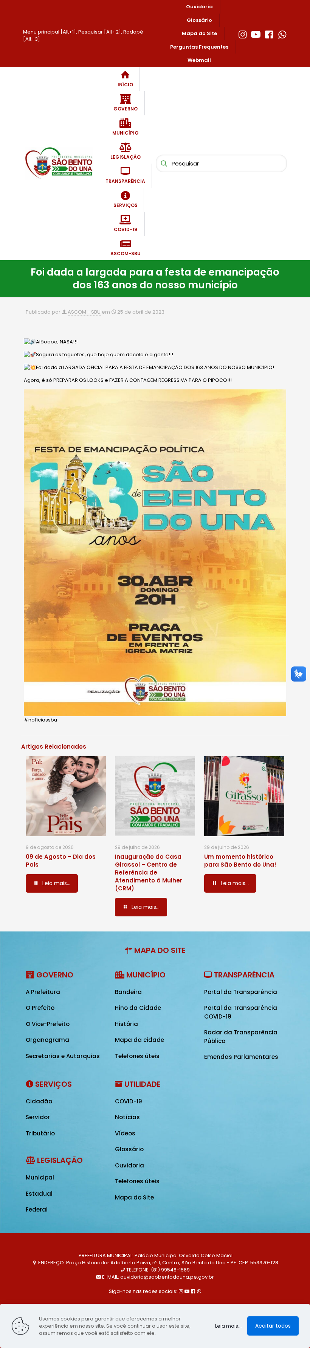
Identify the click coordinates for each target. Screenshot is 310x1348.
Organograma (47, 1040)
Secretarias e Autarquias (63, 1056)
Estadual (39, 1194)
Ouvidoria (129, 1165)
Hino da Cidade (138, 1008)
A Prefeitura (43, 992)
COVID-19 (128, 1101)
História (126, 1024)
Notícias (127, 1117)
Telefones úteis (137, 1056)
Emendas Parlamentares (241, 1057)
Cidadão (39, 1101)
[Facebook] (269, 33)
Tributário (40, 1133)
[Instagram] (242, 33)
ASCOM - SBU (84, 312)
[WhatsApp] (282, 33)
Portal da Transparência (240, 992)
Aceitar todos (273, 1326)
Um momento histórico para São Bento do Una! (240, 861)
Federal (37, 1209)
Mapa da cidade (139, 1040)
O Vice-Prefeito (48, 1024)
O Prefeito (40, 1008)
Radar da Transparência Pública (240, 1036)
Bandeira (128, 992)
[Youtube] (255, 33)
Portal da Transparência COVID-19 (240, 1012)
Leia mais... (228, 1326)
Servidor (38, 1117)
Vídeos (125, 1133)
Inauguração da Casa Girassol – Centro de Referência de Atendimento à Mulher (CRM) (148, 872)
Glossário (129, 1149)
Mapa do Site (134, 1197)
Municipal (40, 1177)
